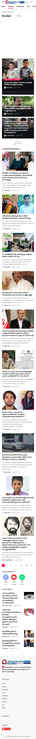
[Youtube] (14, 579)
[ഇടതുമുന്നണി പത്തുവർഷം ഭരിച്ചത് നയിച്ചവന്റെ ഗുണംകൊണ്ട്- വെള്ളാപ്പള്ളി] (18, 280)
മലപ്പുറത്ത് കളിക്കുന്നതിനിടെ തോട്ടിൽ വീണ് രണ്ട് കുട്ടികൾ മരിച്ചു (18, 83)
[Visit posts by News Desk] (5, 88)
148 (27, 565)
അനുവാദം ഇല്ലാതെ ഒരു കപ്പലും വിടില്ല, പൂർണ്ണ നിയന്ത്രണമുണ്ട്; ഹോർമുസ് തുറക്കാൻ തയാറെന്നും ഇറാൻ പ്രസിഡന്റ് (18, 333)
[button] (3, 2)
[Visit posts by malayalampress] (5, 135)
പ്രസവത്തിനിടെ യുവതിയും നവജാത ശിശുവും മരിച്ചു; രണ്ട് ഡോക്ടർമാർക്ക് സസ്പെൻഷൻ (10, 598)
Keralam (17, 79)
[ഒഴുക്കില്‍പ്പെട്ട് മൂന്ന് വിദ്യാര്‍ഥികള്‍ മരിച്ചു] (29, 634)
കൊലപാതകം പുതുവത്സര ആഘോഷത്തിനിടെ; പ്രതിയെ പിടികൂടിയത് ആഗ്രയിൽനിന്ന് (13, 414)
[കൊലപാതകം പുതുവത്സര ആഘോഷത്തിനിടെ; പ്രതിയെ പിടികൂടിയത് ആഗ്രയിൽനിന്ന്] (18, 400)
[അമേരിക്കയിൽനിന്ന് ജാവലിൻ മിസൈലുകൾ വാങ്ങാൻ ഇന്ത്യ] (29, 643)
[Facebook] (6, 579)
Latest (10, 605)
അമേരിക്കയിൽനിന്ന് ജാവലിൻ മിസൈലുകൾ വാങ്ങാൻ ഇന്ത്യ (11, 643)
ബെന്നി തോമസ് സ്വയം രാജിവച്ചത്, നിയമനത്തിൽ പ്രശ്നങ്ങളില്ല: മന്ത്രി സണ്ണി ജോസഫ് (17, 108)
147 (21, 565)
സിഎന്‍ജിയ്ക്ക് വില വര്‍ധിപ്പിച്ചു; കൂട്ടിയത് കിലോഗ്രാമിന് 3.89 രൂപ (17, 255)
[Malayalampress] (15, 2)
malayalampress (11, 135)
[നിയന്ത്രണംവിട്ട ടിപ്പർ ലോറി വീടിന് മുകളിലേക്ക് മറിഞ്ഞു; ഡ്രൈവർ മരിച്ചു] (18, 204)
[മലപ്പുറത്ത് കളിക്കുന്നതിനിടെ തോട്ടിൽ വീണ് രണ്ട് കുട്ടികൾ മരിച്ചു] (18, 68)
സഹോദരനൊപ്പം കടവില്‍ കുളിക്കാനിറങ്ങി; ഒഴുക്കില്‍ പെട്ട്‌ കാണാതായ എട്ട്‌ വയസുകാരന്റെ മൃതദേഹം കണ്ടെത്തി (18, 500)
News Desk (9, 87)
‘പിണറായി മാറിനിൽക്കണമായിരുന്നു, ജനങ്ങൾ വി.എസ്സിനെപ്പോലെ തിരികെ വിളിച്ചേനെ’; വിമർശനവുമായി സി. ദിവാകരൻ (11, 617)
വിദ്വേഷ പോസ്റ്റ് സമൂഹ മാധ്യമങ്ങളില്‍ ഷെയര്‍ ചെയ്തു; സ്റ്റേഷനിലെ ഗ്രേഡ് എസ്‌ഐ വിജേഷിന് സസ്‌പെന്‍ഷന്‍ (17, 373)
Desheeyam (8, 79)
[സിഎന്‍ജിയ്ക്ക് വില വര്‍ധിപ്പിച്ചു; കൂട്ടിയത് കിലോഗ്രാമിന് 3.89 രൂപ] (18, 242)
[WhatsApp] (22, 579)
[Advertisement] (18, 36)
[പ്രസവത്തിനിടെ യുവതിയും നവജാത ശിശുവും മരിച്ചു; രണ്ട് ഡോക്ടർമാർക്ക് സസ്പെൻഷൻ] (29, 595)
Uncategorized (6, 636)
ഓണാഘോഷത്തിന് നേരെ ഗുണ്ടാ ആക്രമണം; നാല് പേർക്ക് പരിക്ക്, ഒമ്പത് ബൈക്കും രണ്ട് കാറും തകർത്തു (16, 457)
